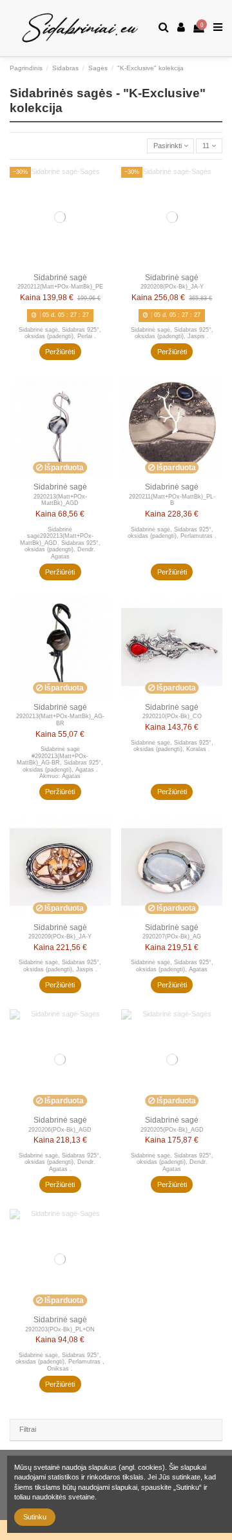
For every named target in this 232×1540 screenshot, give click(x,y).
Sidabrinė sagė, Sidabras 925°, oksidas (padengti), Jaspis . (172, 333)
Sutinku (34, 1517)
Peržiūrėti (60, 352)
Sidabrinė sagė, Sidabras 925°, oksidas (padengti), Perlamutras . (172, 533)
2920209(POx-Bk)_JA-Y (60, 936)
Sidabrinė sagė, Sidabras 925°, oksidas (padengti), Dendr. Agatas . (60, 1162)
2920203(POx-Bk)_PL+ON (60, 1329)
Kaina (30, 297)
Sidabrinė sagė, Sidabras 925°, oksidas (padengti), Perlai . (60, 333)
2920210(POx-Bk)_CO (172, 716)
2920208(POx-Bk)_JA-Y (172, 286)
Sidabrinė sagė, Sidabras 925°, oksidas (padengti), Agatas (172, 966)
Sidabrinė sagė (60, 277)
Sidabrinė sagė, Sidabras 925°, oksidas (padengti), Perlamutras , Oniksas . (59, 1362)
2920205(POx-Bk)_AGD (172, 1129)
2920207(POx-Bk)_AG (171, 936)
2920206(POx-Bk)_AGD (60, 1129)
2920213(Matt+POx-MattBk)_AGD (60, 500)
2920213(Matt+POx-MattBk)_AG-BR (60, 720)
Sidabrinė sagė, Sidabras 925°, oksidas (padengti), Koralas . (172, 746)
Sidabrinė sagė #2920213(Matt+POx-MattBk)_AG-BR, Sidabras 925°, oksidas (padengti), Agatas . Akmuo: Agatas (60, 762)
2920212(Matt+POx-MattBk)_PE (60, 286)
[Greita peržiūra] (102, 183)
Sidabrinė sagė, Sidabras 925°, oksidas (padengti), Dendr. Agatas (172, 1162)
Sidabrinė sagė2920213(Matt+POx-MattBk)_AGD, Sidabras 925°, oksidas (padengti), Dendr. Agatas (60, 543)
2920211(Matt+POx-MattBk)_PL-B (172, 500)
